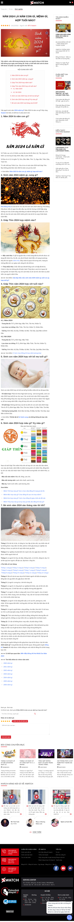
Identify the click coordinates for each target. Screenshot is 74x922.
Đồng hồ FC (24, 864)
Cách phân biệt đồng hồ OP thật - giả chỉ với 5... (63, 100)
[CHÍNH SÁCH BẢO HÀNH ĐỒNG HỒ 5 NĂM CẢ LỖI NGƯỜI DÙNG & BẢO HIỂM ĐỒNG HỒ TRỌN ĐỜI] (63, 28)
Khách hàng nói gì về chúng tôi (47, 860)
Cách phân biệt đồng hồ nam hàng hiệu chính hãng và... (63, 120)
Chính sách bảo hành (26, 855)
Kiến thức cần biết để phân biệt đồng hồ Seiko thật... (63, 112)
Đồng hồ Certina (33, 864)
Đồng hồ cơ (48, 864)
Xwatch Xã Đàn (46, 895)
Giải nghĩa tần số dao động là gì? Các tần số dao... (62, 170)
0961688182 (12, 852)
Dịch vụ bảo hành (63, 895)
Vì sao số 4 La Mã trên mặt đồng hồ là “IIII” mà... (63, 163)
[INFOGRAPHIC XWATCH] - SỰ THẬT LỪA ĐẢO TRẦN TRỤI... (63, 93)
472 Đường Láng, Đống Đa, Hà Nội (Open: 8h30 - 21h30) (30, 901)
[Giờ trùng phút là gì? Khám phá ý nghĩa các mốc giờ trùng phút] (65, 754)
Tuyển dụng (59, 860)
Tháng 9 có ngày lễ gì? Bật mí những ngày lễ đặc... (62, 64)
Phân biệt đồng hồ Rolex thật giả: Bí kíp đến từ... (63, 106)
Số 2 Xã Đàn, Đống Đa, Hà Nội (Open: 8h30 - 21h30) (48, 899)
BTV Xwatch (32, 25)
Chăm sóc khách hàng (29, 849)
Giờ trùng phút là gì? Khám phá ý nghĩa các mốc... (65, 762)
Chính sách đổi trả (26, 852)
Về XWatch (42, 849)
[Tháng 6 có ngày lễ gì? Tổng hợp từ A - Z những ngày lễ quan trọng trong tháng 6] (28, 754)
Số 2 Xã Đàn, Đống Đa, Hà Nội (65, 898)
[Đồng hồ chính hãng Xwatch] (37, 3)
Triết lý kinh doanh (43, 855)
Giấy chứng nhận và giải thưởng (47, 857)
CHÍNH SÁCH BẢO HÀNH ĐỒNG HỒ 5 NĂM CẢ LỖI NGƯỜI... (63, 36)
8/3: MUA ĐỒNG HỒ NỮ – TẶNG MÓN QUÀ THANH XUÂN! (63, 43)
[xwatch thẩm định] (10, 891)
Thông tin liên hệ (60, 857)
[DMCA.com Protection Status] (10, 912)
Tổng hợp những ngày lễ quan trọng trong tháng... (45, 762)
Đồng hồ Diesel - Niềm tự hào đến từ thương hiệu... (63, 57)
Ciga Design (41, 864)
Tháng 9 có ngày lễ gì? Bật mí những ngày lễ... (8, 762)
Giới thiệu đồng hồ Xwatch (45, 852)
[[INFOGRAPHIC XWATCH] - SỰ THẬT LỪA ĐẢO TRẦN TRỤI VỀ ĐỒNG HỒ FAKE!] (63, 85)
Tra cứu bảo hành (26, 857)
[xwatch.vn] (10, 880)
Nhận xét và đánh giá (7, 718)
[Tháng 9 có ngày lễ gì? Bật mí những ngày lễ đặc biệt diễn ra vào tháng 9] (9, 754)
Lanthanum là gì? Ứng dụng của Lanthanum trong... (63, 149)
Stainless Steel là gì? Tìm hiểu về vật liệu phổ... (63, 176)
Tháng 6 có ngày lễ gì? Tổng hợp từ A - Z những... (27, 762)
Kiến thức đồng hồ (60, 855)
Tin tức (58, 852)
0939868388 (28, 904)
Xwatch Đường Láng (29, 895)
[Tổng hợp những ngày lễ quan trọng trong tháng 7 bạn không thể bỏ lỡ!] (46, 754)
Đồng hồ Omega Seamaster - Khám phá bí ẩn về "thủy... (62, 156)
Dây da (54, 864)
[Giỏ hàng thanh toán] (70, 2)
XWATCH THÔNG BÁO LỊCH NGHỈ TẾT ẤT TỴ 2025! (63, 51)
